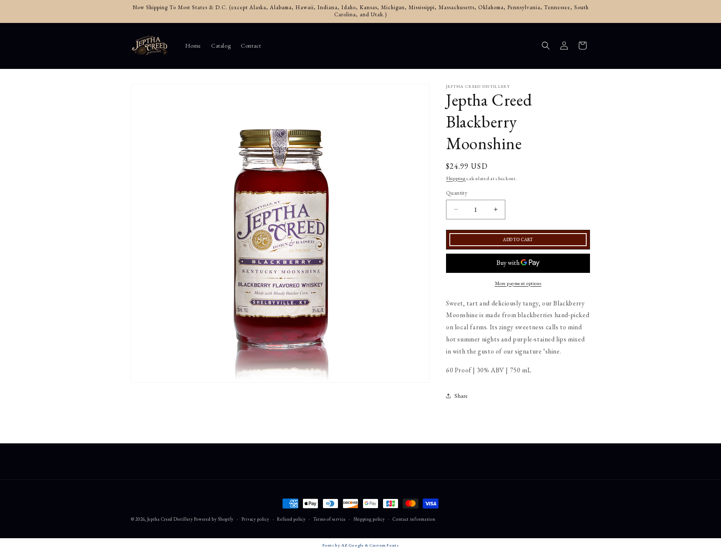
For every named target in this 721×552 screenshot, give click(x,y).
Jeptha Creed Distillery (170, 519)
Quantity (456, 192)
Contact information (414, 518)
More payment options (518, 283)
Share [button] (461, 395)
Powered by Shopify (214, 519)
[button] (546, 45)
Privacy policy (256, 518)
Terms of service (329, 518)
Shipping (456, 178)
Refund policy (291, 518)
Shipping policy (369, 518)
